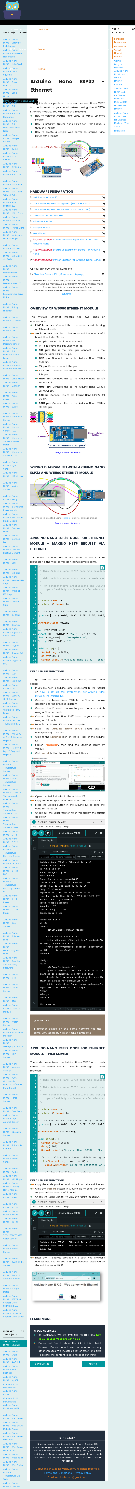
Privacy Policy (83, 1473)
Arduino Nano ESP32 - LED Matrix (12, 247)
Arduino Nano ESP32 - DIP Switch (12, 165)
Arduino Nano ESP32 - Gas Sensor (13, 1109)
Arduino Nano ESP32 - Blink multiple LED (10, 202)
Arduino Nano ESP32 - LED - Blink (12, 183)
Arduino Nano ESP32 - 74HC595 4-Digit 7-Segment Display (13, 735)
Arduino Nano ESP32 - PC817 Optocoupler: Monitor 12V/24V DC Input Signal (13, 1081)
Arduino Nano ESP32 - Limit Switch (10, 156)
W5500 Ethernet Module (48, 215)
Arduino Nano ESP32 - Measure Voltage (11, 1067)
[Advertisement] (67, 1403)
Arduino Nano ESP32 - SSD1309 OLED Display (11, 696)
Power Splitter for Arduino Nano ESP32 (67, 260)
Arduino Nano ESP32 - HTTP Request (10, 1369)
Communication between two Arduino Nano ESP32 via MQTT (11, 1403)
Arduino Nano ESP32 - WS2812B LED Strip (12, 591)
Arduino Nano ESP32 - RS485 (10, 1213)
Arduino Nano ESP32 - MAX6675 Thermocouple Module (12, 794)
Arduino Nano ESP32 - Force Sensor (10, 1098)
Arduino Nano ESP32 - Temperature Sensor (10, 766)
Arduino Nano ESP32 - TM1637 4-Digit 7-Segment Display (12, 749)
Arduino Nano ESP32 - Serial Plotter (10, 93)
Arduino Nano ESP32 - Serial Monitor (10, 82)
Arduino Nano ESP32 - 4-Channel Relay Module (13, 517)
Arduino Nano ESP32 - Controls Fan (11, 539)
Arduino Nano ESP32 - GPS (10, 561)
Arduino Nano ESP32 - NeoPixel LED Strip (13, 580)
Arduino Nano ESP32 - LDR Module (13, 474)
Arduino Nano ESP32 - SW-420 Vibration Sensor (11, 1275)
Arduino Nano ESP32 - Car (10, 329)
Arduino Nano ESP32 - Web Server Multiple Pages (13, 1426)
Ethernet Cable (42, 221)
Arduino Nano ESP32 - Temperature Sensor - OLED (10, 822)
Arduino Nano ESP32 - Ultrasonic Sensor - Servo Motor (12, 439)
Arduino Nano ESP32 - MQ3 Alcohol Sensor (11, 1118)
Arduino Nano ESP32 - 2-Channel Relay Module (13, 507)
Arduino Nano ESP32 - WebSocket (13, 1456)
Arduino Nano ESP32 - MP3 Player (12, 1177)
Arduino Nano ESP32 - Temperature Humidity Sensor (11, 851)
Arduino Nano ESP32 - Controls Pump (11, 528)
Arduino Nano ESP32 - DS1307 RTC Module (13, 1008)
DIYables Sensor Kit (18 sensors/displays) (59, 274)
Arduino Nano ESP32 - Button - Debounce (11, 113)
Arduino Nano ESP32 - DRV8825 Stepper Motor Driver (13, 1313)
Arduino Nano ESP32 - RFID (10, 976)
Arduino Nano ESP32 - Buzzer (10, 405)
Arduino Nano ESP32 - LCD (10, 672)
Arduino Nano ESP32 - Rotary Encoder (10, 307)
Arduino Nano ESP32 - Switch (10, 147)
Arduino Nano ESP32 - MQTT (10, 1353)
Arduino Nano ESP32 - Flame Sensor (10, 1158)
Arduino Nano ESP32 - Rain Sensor (10, 1054)
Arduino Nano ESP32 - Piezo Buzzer (10, 396)
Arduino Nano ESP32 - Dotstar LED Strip (13, 602)
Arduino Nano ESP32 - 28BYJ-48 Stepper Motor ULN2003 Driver (12, 1301)
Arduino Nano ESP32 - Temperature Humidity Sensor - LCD (12, 885)
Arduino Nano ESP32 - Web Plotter (13, 1463)
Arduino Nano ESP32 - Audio (10, 1170)
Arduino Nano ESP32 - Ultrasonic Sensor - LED (12, 427)
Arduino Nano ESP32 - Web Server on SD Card (13, 1447)
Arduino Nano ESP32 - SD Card (11, 613)
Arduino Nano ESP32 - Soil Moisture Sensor (11, 340)
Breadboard (40, 233)
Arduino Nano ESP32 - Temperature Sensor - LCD (10, 808)
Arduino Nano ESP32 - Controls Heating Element (11, 549)
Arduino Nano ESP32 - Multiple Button (11, 138)
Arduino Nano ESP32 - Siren (10, 1195)
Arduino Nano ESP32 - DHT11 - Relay (11, 899)
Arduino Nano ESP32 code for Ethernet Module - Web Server (121, 120)
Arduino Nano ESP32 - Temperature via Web (11, 1474)
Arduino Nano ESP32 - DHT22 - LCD (11, 871)
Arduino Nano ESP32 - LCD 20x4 (12, 679)
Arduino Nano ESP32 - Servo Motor (13, 377)
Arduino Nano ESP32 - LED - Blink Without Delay (12, 192)
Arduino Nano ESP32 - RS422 (10, 1220)
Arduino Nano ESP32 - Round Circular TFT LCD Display (11, 708)
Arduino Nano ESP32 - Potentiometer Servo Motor (13, 292)
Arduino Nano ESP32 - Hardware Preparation (12, 53)
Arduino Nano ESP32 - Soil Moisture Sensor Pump (11, 353)
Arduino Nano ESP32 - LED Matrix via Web (12, 256)
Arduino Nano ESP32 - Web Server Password (13, 1436)
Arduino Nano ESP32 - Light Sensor (10, 465)
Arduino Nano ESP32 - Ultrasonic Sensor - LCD (12, 452)
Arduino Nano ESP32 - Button (10, 104)
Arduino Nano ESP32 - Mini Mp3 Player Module (12, 1186)
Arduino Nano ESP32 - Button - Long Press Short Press (11, 126)
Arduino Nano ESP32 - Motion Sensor (10, 486)
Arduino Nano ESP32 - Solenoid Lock (12, 936)
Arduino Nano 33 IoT (52, 49)
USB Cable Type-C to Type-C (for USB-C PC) (61, 209)
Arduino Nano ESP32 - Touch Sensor (10, 988)
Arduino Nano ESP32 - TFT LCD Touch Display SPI (12, 720)
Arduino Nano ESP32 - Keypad (11, 644)
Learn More (119, 130)
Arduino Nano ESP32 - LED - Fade (13, 211)
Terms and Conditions (58, 1473)
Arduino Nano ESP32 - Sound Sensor (10, 1248)
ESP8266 (34, 29)
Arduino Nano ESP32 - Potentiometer (10, 269)
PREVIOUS (42, 1364)
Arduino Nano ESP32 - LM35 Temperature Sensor (10, 780)
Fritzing (66, 517)
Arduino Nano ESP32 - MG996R (11, 384)
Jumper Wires (41, 227)
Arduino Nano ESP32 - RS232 (10, 1205)
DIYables (67, 293)
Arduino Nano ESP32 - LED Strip (11, 571)
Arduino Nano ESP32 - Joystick (11, 623)
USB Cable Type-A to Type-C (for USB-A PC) (61, 203)
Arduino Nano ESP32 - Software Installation (12, 42)
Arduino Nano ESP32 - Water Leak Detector (13, 1032)
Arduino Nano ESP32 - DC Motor (12, 319)
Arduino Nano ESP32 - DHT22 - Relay (11, 910)
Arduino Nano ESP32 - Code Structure (10, 71)
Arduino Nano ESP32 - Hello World (13, 62)
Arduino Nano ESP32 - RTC (10, 999)
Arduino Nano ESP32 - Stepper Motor (11, 1288)
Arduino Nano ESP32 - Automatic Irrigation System (12, 365)
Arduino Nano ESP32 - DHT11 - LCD (13, 862)
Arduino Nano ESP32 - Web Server (13, 1417)
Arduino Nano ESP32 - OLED (10, 687)
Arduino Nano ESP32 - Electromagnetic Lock (11, 948)
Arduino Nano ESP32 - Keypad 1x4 (13, 651)
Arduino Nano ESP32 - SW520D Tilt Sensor (13, 1262)
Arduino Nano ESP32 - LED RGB (11, 219)
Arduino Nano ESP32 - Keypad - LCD (12, 660)
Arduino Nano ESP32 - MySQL (10, 1379)
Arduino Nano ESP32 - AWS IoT (11, 1360)
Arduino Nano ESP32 (43, 49)
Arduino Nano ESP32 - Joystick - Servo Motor (12, 632)
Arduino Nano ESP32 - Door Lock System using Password (12, 962)
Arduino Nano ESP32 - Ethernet (11, 1343)
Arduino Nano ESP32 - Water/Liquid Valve (13, 1043)
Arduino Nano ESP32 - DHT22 (10, 840)
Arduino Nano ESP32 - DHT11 (10, 833)
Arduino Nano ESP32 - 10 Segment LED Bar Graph (13, 235)
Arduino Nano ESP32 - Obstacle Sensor (12, 1132)
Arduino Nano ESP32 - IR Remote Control (12, 1145)
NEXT (92, 1364)
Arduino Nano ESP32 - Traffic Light (13, 226)
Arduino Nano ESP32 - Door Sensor (10, 923)
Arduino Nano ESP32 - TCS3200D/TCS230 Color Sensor (12, 1233)
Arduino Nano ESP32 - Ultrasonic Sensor (12, 416)
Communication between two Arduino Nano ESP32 (11, 1389)
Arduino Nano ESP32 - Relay (10, 498)
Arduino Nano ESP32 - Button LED (12, 173)
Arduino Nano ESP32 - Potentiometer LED (12, 280)
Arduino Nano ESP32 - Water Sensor (10, 1021)
